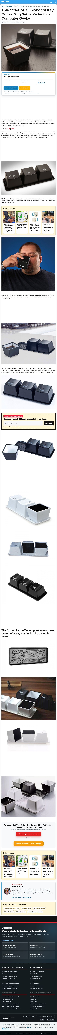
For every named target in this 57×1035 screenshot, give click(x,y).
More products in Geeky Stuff (11, 908)
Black (12, 129)
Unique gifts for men (35, 973)
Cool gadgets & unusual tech (9, 971)
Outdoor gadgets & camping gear (10, 981)
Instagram (45, 1016)
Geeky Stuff (9, 6)
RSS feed (42, 1019)
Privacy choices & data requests (38, 1004)
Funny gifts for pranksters (36, 988)
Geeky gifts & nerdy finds (8, 978)
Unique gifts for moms (35, 981)
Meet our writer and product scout (10, 1006)
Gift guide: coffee (26, 908)
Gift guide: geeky (20, 911)
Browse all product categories (9, 988)
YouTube (52, 1016)
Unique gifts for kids (35, 983)
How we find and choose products (10, 1004)
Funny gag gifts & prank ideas (9, 976)
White (8, 129)
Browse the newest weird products (10, 996)
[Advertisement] (28, 108)
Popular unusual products (8, 999)
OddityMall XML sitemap (36, 1008)
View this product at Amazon (28, 834)
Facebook (25, 1016)
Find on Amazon (25, 88)
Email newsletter (50, 1019)
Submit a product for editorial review (11, 1008)
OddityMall (7, 928)
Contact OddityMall (35, 996)
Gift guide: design (8, 911)
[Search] (54, 1)
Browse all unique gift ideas (35, 911)
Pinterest (39, 1016)
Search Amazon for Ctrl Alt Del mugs (28, 843)
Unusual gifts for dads (35, 978)
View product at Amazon (11, 88)
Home (2, 6)
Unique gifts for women (36, 976)
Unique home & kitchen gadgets (10, 973)
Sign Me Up (48, 423)
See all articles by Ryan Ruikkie (21, 897)
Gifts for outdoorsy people (36, 986)
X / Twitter (32, 1016)
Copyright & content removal (37, 1006)
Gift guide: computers (39, 908)
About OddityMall (6, 1001)
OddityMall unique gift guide (37, 971)
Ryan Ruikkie (6, 22)
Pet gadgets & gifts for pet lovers (10, 986)
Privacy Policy (33, 1001)
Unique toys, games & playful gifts (10, 983)
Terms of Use (33, 999)
